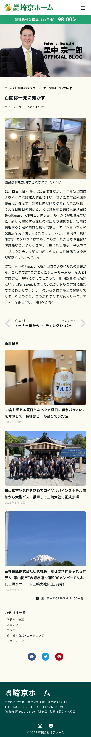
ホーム (9, 88)
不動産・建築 (15, 619)
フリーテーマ (38, 88)
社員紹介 (12, 625)
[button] (83, 7)
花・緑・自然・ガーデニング (25, 635)
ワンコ (11, 630)
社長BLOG (21, 88)
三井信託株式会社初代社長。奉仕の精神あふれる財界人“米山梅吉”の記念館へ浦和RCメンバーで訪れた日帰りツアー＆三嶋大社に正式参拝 (45, 577)
